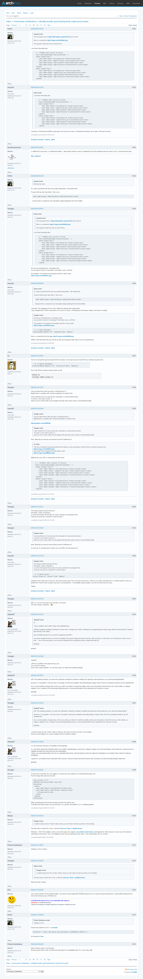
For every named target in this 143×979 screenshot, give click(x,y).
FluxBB (134, 972)
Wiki (104, 3)
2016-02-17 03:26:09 (37, 890)
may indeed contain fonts (85, 832)
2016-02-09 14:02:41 (37, 208)
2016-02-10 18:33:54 (37, 656)
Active (126, 16)
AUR (127, 3)
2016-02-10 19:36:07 (37, 675)
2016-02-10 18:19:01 (37, 614)
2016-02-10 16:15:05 (37, 528)
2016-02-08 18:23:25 (37, 176)
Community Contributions (25, 21)
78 (44, 25)
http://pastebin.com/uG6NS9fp (40, 423)
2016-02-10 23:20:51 (37, 770)
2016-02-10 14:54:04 (37, 408)
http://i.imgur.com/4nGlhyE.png (57, 40)
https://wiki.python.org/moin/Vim (59, 37)
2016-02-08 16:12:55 (37, 87)
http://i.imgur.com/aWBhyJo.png (44, 453)
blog (32, 156)
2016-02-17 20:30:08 (37, 915)
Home (79, 3)
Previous (14, 25)
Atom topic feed (132, 969)
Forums (97, 3)
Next (49, 25)
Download (136, 3)
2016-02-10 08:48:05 (37, 283)
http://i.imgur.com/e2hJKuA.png (44, 449)
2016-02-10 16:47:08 (37, 556)
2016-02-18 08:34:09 (37, 944)
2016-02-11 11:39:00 (37, 845)
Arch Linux (11, 3)
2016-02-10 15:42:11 (37, 507)
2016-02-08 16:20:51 (37, 147)
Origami (47, 139)
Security (120, 3)
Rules (13, 13)
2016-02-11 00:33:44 (37, 816)
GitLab (111, 3)
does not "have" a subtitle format (71, 828)
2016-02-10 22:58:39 (37, 742)
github (53, 139)
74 (30, 25)
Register (25, 13)
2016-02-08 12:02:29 (37, 29)
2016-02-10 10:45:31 (37, 356)
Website (11, 168)
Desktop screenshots (37, 139)
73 (26, 25)
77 (41, 25)
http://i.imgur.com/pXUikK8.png (63, 336)
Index (7, 13)
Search (19, 13)
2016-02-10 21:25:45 (37, 703)
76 (37, 25)
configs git (37, 156)
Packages (88, 3)
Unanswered (133, 16)
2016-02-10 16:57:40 (37, 599)
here (42, 936)
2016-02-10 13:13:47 (37, 387)
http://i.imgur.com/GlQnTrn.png (41, 275)
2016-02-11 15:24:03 (37, 860)
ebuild (55, 927)
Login (31, 13)
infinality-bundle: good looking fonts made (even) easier (63, 21)
